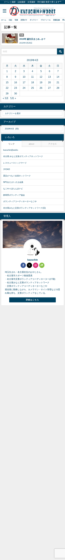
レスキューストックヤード (15, 163)
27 (49, 88)
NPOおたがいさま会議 (13, 182)
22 (7, 88)
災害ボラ (24, 20)
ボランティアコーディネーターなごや (20, 201)
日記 (10, 20)
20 (49, 82)
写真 (16, 20)
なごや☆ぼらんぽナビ (13, 189)
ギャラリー (34, 20)
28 (58, 88)
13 (49, 77)
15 (7, 82)
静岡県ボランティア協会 (14, 195)
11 (32, 77)
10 (24, 77)
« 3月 (5, 98)
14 (58, 77)
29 (7, 93)
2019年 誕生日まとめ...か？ (32, 39)
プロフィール (46, 20)
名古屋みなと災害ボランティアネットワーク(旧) (24, 208)
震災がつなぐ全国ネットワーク (17, 176)
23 (15, 88)
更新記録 (56, 20)
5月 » (13, 98)
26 (41, 88)
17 (24, 82)
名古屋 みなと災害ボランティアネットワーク (23, 156)
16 (15, 82)
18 (32, 82)
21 (58, 82)
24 (24, 88)
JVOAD (6, 169)
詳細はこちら (32, 300)
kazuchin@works (10, 150)
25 (32, 88)
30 (15, 93)
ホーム (3, 20)
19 (41, 82)
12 (41, 77)
